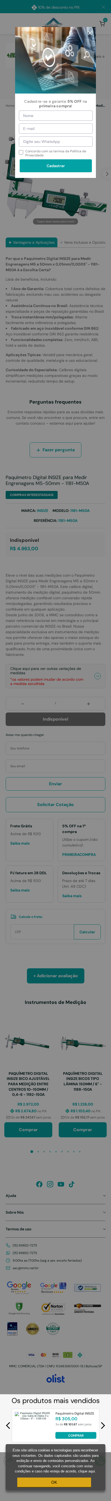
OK (54, 1482)
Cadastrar (56, 165)
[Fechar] (90, 33)
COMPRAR (76, 1435)
